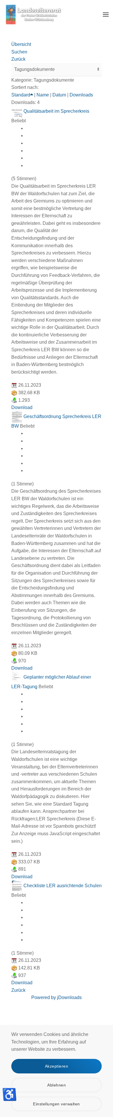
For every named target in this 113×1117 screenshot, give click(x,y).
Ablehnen (56, 1085)
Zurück (18, 990)
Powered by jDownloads (56, 997)
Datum (59, 94)
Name (43, 94)
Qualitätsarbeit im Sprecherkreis (56, 111)
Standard (20, 94)
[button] (106, 14)
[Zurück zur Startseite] (33, 14)
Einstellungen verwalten (56, 1104)
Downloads (81, 94)
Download (21, 407)
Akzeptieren (56, 1066)
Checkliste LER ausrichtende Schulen (62, 885)
